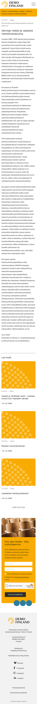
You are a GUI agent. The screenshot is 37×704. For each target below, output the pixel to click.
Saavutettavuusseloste (18, 693)
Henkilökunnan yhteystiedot (18, 656)
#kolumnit (30, 23)
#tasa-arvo (4, 25)
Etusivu (4, 11)
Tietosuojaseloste (18, 688)
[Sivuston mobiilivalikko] (34, 4)
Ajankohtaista (13, 11)
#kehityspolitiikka (21, 23)
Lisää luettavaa (18, 507)
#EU (2, 23)
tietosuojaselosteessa (22, 577)
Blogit (22, 11)
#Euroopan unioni (9, 23)
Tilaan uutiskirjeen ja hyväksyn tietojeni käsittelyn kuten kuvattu (18, 576)
